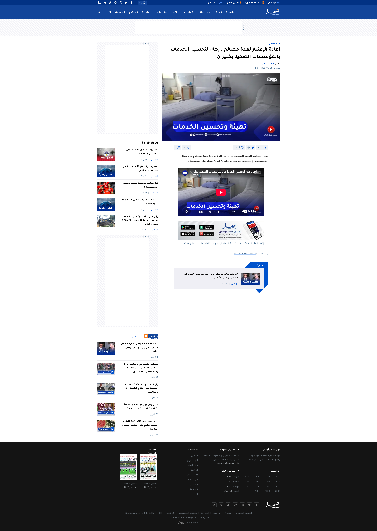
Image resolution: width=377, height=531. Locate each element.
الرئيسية (230, 12)
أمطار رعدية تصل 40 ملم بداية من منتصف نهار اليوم (140, 169)
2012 (267, 487)
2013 (278, 487)
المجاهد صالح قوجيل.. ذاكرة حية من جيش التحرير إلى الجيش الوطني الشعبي (211, 276)
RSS (160, 513)
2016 (267, 482)
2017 (278, 482)
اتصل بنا (205, 513)
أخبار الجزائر (204, 12)
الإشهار (228, 513)
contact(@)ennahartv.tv (227, 463)
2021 (278, 477)
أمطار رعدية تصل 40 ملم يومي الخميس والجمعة (142, 152)
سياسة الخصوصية (188, 513)
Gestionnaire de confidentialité (139, 513)
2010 (247, 487)
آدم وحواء (120, 12)
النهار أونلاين (268, 64)
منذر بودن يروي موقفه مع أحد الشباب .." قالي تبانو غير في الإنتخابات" (139, 407)
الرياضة (176, 12)
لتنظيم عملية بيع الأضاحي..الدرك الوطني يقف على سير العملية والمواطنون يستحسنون (140, 368)
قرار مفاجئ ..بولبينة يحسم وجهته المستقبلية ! (140, 185)
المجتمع (133, 12)
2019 (257, 477)
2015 (257, 482)
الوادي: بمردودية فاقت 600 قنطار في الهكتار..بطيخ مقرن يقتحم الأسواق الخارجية (139, 425)
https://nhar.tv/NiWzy (245, 254)
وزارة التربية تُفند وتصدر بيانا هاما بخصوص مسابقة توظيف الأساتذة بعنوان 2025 (140, 220)
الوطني (218, 12)
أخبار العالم (162, 12)
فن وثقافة (147, 12)
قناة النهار (189, 12)
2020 (267, 477)
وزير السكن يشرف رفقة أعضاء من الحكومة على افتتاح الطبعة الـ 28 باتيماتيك (140, 388)
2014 (247, 482)
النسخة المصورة (244, 513)
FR (109, 12)
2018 (247, 477)
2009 (277, 491)
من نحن (216, 513)
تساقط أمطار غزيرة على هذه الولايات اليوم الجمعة (139, 202)
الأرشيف (170, 513)
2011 (257, 487)
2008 (267, 491)
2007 (257, 491)
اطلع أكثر (137, 337)
